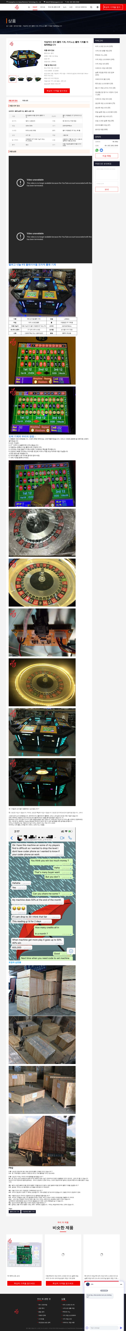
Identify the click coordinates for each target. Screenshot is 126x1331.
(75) (105, 103)
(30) (106, 93)
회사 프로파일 (42, 1304)
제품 (34, 7)
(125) (104, 46)
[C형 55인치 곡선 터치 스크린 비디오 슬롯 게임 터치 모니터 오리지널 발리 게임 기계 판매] (24, 1254)
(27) (102, 125)
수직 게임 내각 (67, 1319)
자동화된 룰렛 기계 (28, 1211)
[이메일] (101, 150)
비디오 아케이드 (81, 7)
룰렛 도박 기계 (14, 1211)
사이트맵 (41, 1319)
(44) (101, 55)
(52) (103, 68)
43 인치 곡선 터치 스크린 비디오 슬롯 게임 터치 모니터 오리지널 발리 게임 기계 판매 (101, 1277)
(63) (102, 64)
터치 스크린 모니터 (69, 1304)
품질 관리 (41, 1312)
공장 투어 (41, 1308)
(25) (102, 108)
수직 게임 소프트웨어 (69, 1315)
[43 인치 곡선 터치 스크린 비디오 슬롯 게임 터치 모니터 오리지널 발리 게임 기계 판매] (101, 1254)
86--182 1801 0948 (73, 2)
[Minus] (121, 1284)
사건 (70, 7)
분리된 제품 (17, 26)
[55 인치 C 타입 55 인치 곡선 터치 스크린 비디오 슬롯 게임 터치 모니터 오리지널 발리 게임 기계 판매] (63, 1254)
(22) (106, 112)
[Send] (121, 1328)
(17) (103, 116)
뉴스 (64, 7)
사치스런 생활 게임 (69, 1308)
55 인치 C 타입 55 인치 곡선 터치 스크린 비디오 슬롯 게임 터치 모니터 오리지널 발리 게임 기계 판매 (62, 1277)
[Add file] (87, 1328)
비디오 (42, 7)
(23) (103, 51)
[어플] (97, 150)
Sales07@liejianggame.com (54, 2)
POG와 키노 (66, 1312)
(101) (104, 74)
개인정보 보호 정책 (44, 1322)
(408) (101, 129)
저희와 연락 (42, 1315)
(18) (105, 88)
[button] (9, 1258)
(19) (104, 83)
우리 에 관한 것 (53, 7)
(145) (104, 59)
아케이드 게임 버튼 (69, 1322)
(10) (103, 99)
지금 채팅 (106, 156)
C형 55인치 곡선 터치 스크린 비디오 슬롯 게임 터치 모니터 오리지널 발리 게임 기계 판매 (23, 1277)
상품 (10, 26)
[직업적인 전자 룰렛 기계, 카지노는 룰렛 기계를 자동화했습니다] (25, 57)
